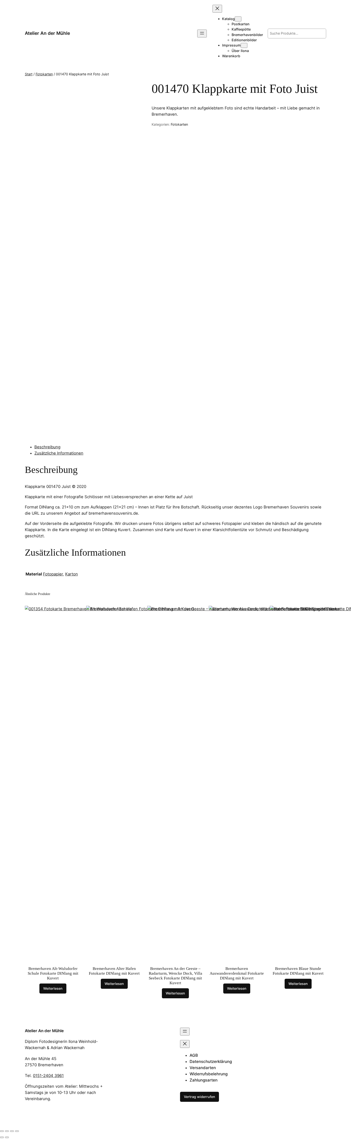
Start (28, 74)
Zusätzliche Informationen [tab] (58, 453)
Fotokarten (44, 74)
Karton (71, 574)
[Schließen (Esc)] (17, 1131)
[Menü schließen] (217, 9)
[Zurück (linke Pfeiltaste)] (2, 1137)
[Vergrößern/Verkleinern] (2, 1131)
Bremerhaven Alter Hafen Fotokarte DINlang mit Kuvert (114, 971)
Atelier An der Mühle (47, 33)
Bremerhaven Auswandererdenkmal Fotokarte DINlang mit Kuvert (237, 973)
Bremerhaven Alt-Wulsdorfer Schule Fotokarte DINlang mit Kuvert (53, 973)
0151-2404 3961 (48, 1075)
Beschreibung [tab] (47, 447)
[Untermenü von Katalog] (238, 18)
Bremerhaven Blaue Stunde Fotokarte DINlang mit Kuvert (298, 971)
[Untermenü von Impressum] (244, 45)
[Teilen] (12, 1131)
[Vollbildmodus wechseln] (7, 1131)
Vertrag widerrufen (199, 1097)
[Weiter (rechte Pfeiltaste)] (7, 1137)
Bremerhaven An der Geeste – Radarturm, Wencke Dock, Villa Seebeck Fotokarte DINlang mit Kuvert (175, 975)
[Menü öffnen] (202, 33)
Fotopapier (53, 574)
